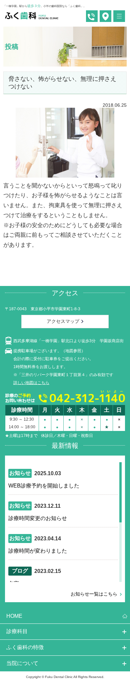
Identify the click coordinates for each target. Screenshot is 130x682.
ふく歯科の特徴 (25, 647)
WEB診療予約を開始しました (43, 485)
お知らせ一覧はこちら (94, 594)
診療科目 (17, 631)
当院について (22, 663)
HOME (14, 616)
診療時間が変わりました (37, 551)
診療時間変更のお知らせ (37, 518)
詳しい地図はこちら (31, 382)
